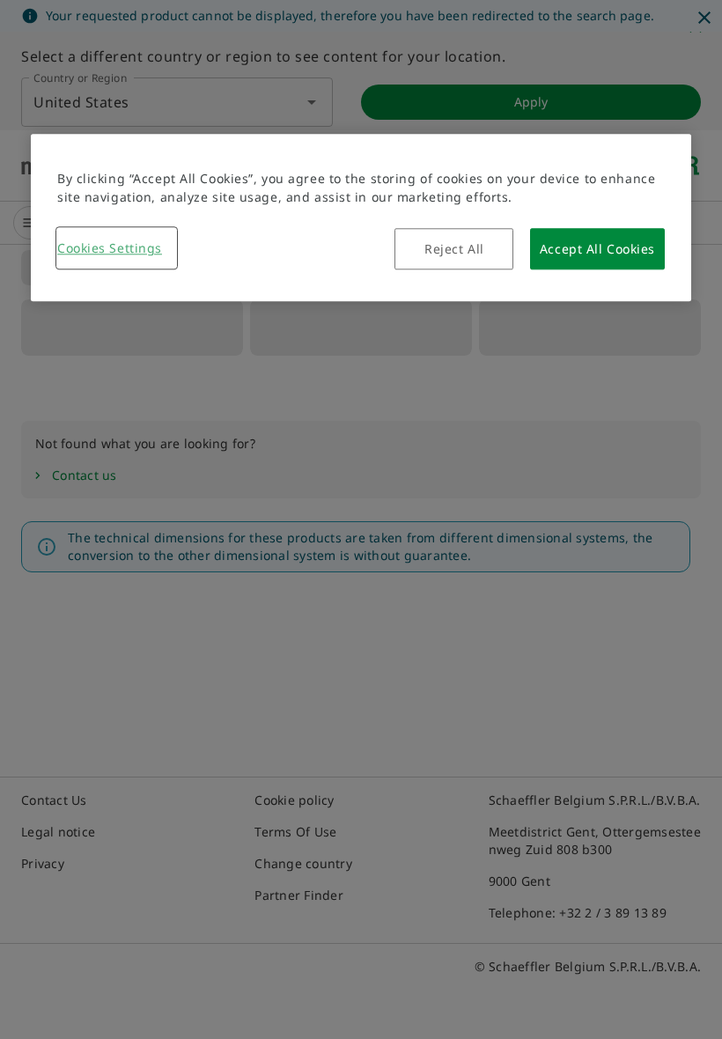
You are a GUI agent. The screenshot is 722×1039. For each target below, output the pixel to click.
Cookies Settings (109, 247)
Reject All (454, 248)
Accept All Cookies (597, 248)
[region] (361, 217)
